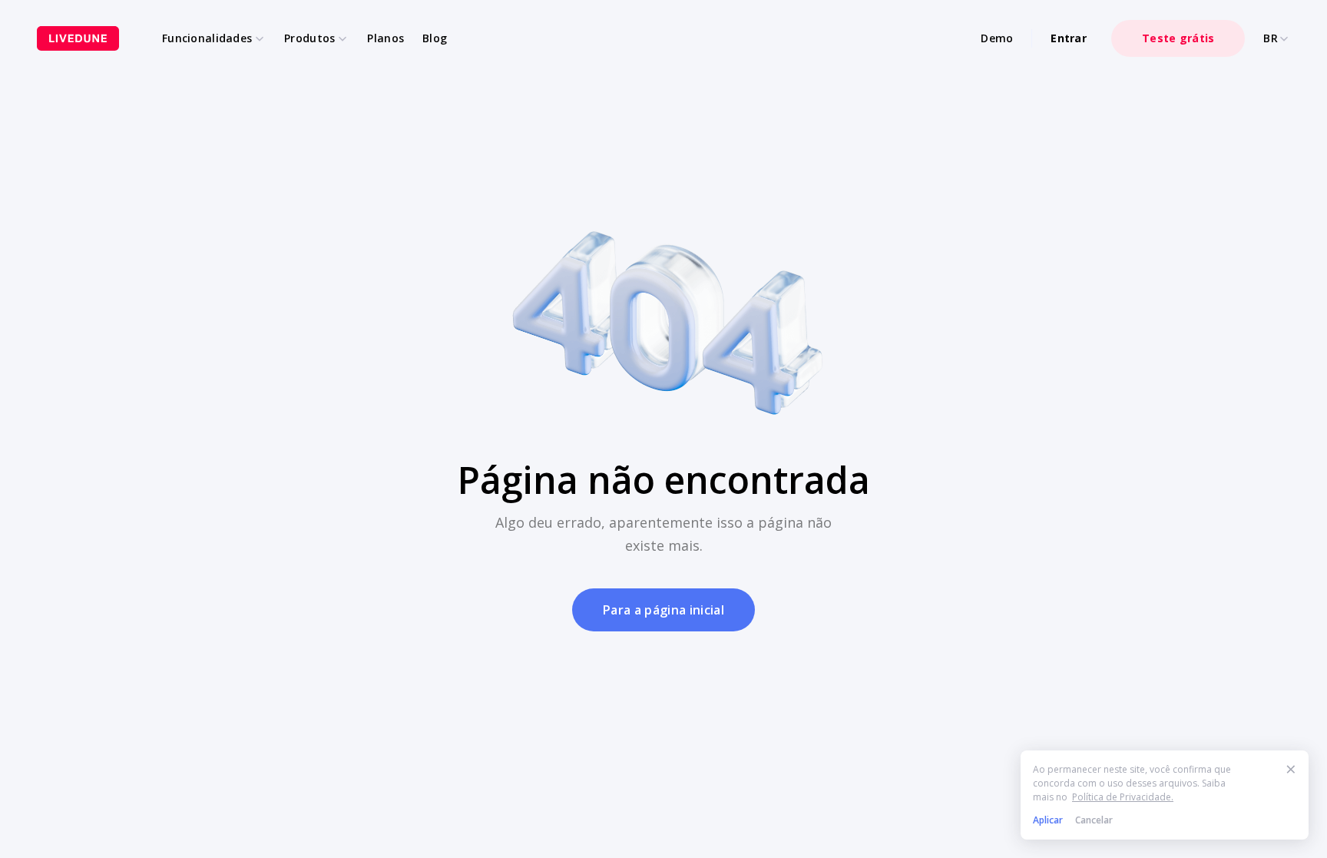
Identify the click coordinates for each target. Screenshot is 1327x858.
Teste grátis (1178, 38)
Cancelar (1094, 820)
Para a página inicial (663, 609)
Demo (997, 38)
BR (1270, 38)
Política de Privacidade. (1122, 796)
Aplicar (1048, 820)
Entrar (1069, 38)
